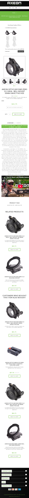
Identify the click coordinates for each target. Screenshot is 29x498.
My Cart (16, 7)
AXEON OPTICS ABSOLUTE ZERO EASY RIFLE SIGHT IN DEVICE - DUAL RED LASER (14, 364)
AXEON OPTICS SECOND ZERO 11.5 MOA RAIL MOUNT (14, 277)
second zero (10, 205)
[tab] (11, 123)
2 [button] (15, 85)
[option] (4, 81)
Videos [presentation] (18, 123)
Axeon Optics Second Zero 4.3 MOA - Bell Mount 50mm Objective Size (14, 323)
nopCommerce (17, 496)
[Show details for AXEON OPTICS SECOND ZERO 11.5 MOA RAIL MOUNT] (14, 265)
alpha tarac (17, 205)
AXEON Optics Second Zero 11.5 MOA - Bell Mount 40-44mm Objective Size (14, 237)
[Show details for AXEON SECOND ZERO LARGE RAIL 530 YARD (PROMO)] (14, 432)
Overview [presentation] (10, 123)
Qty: (6, 114)
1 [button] (13, 85)
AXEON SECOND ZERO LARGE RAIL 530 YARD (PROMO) (14, 444)
